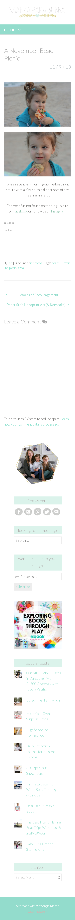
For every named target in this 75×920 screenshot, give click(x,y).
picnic (12, 268)
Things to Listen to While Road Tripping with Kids (41, 789)
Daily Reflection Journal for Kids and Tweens (41, 751)
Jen (10, 263)
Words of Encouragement (39, 295)
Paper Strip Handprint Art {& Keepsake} (36, 305)
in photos (36, 263)
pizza (20, 268)
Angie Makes (50, 906)
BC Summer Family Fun (43, 700)
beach (56, 263)
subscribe (23, 587)
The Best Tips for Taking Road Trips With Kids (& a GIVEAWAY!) (43, 827)
